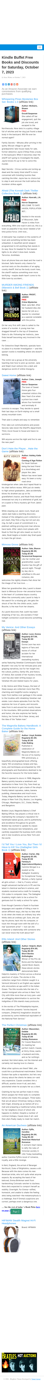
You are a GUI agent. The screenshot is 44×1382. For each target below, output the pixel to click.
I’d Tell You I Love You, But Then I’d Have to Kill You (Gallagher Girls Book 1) (22, 847)
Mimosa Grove (10, 544)
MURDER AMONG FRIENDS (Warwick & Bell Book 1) (18, 286)
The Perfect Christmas (14, 1025)
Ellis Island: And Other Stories (18, 939)
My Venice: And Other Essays (18, 627)
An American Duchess (14, 1125)
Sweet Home (9, 375)
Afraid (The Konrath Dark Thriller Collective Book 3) (20, 192)
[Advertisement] (22, 22)
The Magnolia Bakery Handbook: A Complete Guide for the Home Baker (21, 728)
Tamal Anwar (35, 1379)
